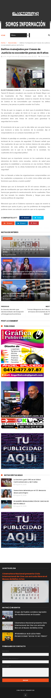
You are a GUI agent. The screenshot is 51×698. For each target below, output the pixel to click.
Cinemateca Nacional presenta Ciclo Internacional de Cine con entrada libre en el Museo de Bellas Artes (25, 249)
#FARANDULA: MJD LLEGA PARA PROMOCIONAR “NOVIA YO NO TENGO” (31, 634)
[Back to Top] (25, 695)
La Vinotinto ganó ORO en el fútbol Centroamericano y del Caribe (27, 480)
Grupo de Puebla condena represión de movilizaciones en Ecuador (30, 613)
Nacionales (12, 43)
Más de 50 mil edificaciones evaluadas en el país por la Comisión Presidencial (24, 294)
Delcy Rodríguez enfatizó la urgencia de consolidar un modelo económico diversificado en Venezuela (25, 272)
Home (3, 35)
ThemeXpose (30, 690)
